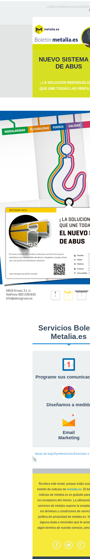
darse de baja (44, 454)
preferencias (64, 454)
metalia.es (74, 489)
